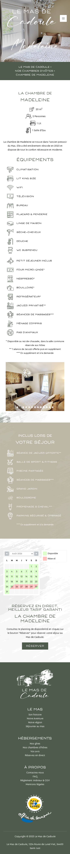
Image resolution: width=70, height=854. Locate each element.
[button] (17, 407)
